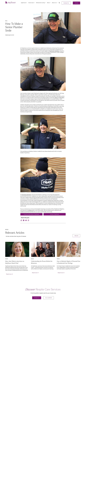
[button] (23, 2)
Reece (56, 97)
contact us (30, 210)
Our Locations (48, 297)
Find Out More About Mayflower (31, 214)
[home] (10, 3)
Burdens (62, 97)
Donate (76, 3)
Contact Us (66, 3)
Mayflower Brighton (54, 51)
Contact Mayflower (54, 214)
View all (76, 235)
